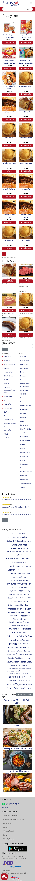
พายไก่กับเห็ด (9, 240)
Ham (11, 601)
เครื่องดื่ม (6, 384)
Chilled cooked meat (23, 570)
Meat (23, 616)
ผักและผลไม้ (7, 404)
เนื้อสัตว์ (6, 412)
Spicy (29, 662)
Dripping (25, 580)
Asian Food (7, 356)
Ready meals (25, 647)
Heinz (22, 421)
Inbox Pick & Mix (25, 429)
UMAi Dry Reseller (8, 839)
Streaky (18, 665)
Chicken (11, 570)
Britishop (5, 808)
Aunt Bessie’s (24, 360)
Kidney (10, 612)
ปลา (5, 400)
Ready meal (12, 647)
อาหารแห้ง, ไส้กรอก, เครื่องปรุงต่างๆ (9, 390)
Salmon (20, 651)
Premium (13, 644)
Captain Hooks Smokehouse (19, 558)
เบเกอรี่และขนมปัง (9, 364)
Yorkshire (17, 688)
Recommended (13, 651)
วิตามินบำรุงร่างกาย (10, 438)
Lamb (22, 612)
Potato (18, 640)
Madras (18, 616)
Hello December (14, 605)
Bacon (27, 537)
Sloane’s (23, 468)
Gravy (10, 598)
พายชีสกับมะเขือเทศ (26, 163)
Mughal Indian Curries (19, 622)
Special (23, 662)
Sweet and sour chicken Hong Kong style (19, 668)
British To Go (24, 380)
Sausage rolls (28, 654)
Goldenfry (23, 417)
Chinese (12, 573)
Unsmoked (20, 680)
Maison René (24, 437)
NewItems (12, 629)
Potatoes (25, 640)
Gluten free (19, 594)
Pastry (15, 632)
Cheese (27, 566)
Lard (26, 612)
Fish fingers (15, 587)
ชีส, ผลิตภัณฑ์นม (9, 376)
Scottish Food (13, 658)
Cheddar (22, 562)
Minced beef (17, 619)
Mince (28, 616)
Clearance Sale (8, 372)
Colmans (23, 398)
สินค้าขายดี (26, 688)
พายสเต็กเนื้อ (26, 189)
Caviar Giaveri (24, 390)
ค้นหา (29, 9)
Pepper (24, 632)
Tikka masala (27, 677)
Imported (12, 609)
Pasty (20, 632)
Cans (19, 555)
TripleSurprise (12, 680)
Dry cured (11, 584)
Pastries (27, 629)
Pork (30, 636)
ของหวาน (7, 380)
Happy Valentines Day (21, 601)
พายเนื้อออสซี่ (9, 138)
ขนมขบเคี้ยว (7, 430)
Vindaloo (29, 684)
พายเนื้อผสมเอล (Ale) (25, 86)
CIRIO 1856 (23, 394)
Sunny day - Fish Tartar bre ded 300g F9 (26, 63)
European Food (8, 396)
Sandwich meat (11, 654)
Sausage (20, 654)
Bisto (22, 372)
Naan (27, 626)
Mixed (24, 619)
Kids (14, 612)
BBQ (14, 541)
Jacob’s (22, 433)
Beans (19, 541)
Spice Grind (24, 476)
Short (21, 658)
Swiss (11, 673)
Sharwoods (24, 464)
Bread (14, 545)
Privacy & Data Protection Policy (13, 819)
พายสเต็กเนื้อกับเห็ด (9, 189)
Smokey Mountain (26, 472)
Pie (25, 636)
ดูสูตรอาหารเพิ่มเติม (25, 694)
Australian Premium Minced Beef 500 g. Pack (16, 499)
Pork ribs (12, 640)
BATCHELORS (24, 364)
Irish (24, 609)
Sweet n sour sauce (25, 671)
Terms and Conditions (10, 816)
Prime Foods (24, 456)
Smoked (26, 658)
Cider (28, 573)
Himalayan (25, 605)
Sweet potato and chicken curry (17, 748)
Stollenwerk (24, 480)
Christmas (7, 368)
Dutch (19, 584)
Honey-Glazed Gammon (17, 771)
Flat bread (24, 587)
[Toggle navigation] (30, 3)
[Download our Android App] (17, 849)
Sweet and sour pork (13, 671)
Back (22, 537)
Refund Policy (7, 823)
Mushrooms (21, 626)
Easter (24, 584)
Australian (21, 533)
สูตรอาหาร (6, 827)
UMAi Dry (6, 434)
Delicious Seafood (16, 580)
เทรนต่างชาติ (8, 360)
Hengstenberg (24, 425)
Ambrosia (23, 356)
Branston (23, 376)
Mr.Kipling (23, 444)
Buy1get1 (29, 551)
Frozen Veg (27, 591)
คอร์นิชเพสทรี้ (26, 112)
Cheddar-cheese (15, 566)
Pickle (21, 636)
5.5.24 (14, 533)
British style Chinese (13, 551)
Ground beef (16, 598)
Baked (9, 541)
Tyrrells (22, 487)
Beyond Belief (24, 368)
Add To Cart (10, 281)
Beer (29, 541)
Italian (28, 609)
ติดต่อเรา (6, 835)
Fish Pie (17, 725)
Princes (22, 460)
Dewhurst (23, 402)
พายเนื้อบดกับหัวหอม (26, 138)
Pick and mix (12, 636)
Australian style (14, 537)
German (11, 594)
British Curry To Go (19, 548)
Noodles (20, 629)
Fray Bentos (24, 409)
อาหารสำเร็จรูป (8, 420)
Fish (29, 584)
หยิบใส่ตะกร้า (10, 43)
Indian (19, 609)
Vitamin (10, 688)
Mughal (22, 448)
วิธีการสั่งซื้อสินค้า (8, 831)
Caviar (15, 562)
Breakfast (22, 545)
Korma (18, 612)
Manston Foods (25, 441)
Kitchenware (8, 408)
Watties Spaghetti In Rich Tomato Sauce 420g (9, 37)
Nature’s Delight (25, 452)
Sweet (24, 665)
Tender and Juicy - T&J (21, 673)
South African (13, 662)
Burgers (22, 551)
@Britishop (12, 804)
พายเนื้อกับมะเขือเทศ (9, 163)
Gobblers (23, 413)
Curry (23, 577)
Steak (13, 666)
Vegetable (11, 684)
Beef (24, 541)
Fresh (20, 591)
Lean (29, 612)
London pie (12, 616)
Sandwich (27, 651)
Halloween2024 (25, 598)
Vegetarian (20, 684)
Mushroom (13, 626)
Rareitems (26, 644)
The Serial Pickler (25, 483)
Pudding (20, 644)
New (5, 416)
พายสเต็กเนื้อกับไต (9, 112)
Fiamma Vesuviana (26, 406)
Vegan (27, 680)
